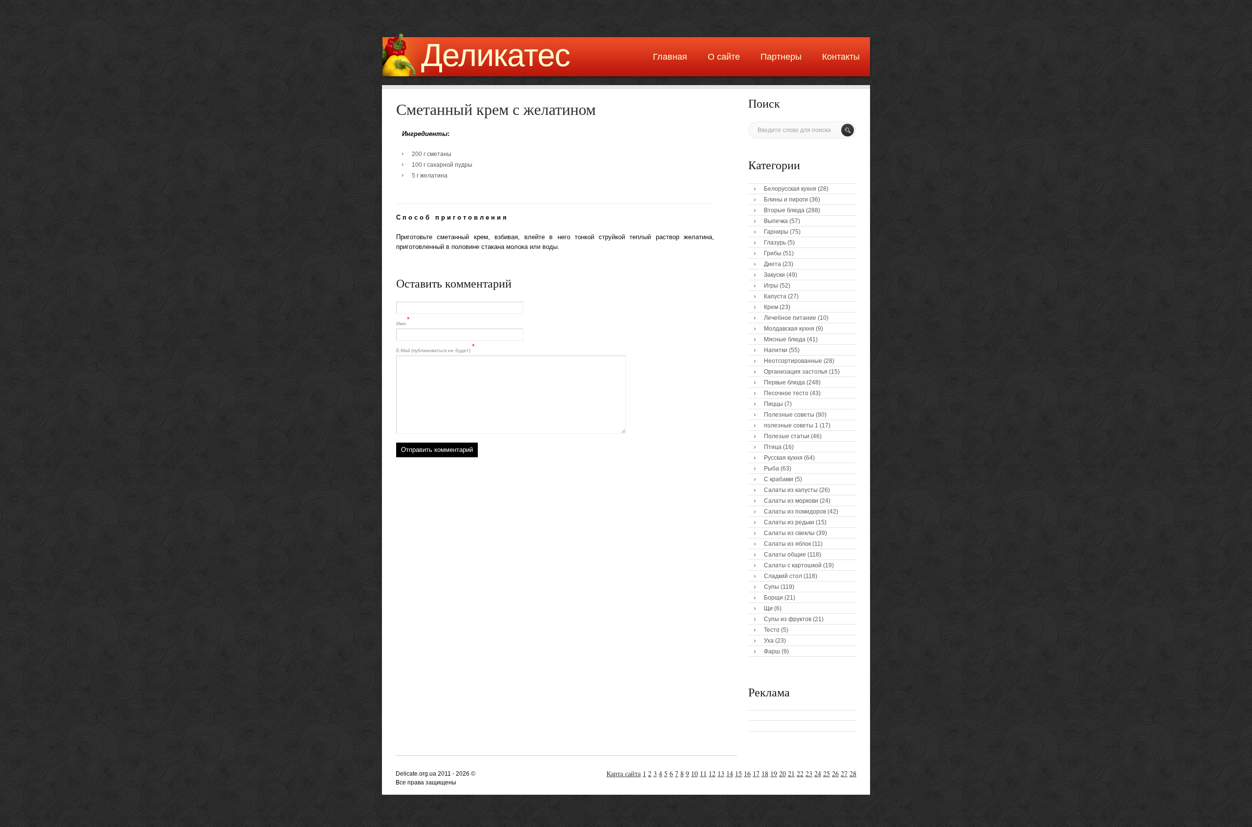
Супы (771, 586)
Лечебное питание (790, 317)
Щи (768, 608)
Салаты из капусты (791, 490)
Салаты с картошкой (793, 565)
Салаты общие (785, 554)
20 (782, 773)
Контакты (841, 57)
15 (738, 773)
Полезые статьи (786, 436)
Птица (773, 447)
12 (712, 773)
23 (808, 773)
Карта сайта (623, 773)
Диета (772, 264)
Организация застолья (795, 371)
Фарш (772, 651)
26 (835, 773)
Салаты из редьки (789, 522)
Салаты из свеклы (789, 533)
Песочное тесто (786, 393)
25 (826, 773)
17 (756, 773)
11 (703, 773)
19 (773, 773)
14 (729, 773)
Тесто (772, 629)
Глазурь (775, 242)
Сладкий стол (783, 576)
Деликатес (495, 55)
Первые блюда (784, 382)
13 (720, 773)
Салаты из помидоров (795, 511)
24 (817, 773)
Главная (670, 57)
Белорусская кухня (790, 188)
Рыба (771, 468)
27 (844, 773)
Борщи (773, 597)
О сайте (724, 57)
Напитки (775, 350)
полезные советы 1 (791, 425)
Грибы (773, 253)
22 (800, 773)
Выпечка (776, 221)
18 (764, 773)
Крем (771, 307)
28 (853, 773)
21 (791, 773)
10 (694, 773)
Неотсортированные (793, 361)
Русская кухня (783, 457)
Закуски (774, 274)
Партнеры (781, 57)
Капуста (775, 296)
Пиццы (773, 404)
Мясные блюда (784, 339)
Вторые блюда (784, 210)
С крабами (778, 479)
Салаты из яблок (787, 543)
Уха (769, 640)
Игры (771, 285)
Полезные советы (789, 414)
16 (747, 773)
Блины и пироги (786, 199)
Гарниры (776, 231)
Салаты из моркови (791, 500)
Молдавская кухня (789, 328)
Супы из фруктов (787, 619)
